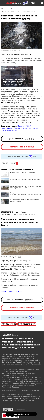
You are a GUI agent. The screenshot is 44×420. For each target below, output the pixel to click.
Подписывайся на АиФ (11, 291)
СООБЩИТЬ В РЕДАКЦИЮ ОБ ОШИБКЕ (18, 348)
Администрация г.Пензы (10, 50)
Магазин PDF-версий (24, 342)
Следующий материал (21, 414)
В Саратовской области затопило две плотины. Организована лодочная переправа (25, 193)
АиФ (19, 257)
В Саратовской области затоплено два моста (25, 179)
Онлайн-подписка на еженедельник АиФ (21, 345)
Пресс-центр (7, 342)
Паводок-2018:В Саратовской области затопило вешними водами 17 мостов (19, 128)
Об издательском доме (12, 339)
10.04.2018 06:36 (7, 9)
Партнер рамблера (20, 409)
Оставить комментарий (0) (22, 147)
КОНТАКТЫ (29, 339)
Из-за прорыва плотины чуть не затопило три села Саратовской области (25, 187)
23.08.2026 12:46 (7, 212)
